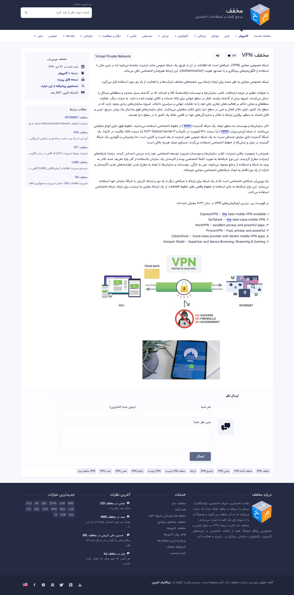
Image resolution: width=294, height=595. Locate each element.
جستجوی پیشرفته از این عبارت (59, 86)
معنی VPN (121, 471)
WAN (187, 126)
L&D (44, 503)
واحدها (70, 36)
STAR (53, 503)
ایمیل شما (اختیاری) (123, 407)
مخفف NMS (108, 517)
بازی (226, 36)
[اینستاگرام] (52, 585)
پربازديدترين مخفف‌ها (171, 540)
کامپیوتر (243, 36)
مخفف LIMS (56, 165)
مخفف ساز (179, 503)
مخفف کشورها (176, 528)
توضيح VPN (207, 471)
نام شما (206, 407)
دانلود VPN (137, 471)
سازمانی (88, 36)
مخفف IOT (56, 150)
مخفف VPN (263, 471)
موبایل (215, 36)
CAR (62, 503)
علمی (133, 36)
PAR (63, 515)
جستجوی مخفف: (82, 4)
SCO (62, 509)
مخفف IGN (56, 135)
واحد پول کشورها (175, 534)
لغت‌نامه (180, 509)
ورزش (164, 36)
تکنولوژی (183, 36)
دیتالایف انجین (161, 582)
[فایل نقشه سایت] (80, 585)
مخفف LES (107, 503)
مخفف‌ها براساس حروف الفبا (167, 515)
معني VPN (223, 471)
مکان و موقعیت (111, 36)
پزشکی (202, 36)
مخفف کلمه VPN (243, 471)
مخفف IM (56, 180)
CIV (29, 509)
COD (45, 509)
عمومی (52, 36)
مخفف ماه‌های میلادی (171, 522)
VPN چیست (154, 471)
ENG (54, 509)
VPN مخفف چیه (86, 471)
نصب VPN (105, 471)
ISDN (224, 132)
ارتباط (193, 471)
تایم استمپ (178, 553)
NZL (36, 509)
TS (55, 515)
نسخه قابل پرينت (67, 79)
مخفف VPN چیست (175, 471)
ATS (28, 503)
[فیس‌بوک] (34, 585)
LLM (71, 509)
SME (71, 503)
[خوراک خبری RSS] (70, 585)
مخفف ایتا (110, 554)
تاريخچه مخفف (176, 546)
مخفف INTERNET (56, 120)
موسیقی (147, 36)
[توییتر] (61, 585)
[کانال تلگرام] (43, 585)
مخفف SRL (89, 535)
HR (36, 503)
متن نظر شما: (202, 422)
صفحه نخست (262, 36)
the (224, 214)
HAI (71, 515)
